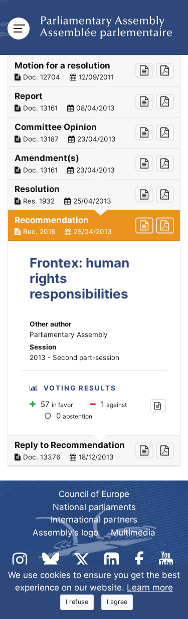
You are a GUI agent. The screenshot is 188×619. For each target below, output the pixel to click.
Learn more (150, 587)
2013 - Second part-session (74, 358)
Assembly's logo (65, 533)
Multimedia (133, 533)
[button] (94, 71)
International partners (94, 519)
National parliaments (94, 507)
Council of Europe (94, 494)
